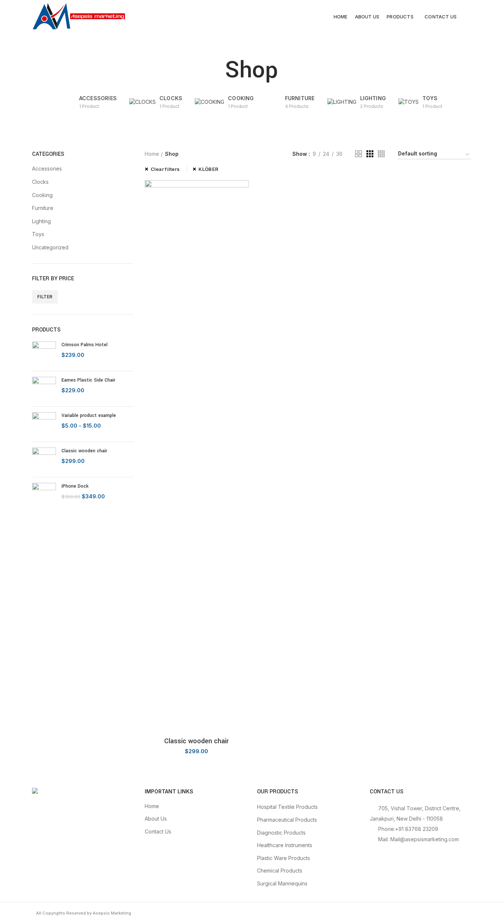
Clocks (40, 182)
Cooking (42, 195)
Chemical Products (279, 870)
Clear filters (165, 169)
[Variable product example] (44, 424)
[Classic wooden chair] (44, 459)
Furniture (42, 208)
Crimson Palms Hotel (84, 344)
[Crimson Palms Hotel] (44, 353)
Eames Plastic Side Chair (88, 380)
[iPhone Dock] (44, 495)
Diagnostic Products (281, 832)
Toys (38, 234)
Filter (45, 296)
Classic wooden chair (84, 451)
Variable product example (88, 415)
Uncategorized (50, 247)
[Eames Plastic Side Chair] (44, 389)
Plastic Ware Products (283, 858)
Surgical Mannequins (282, 883)
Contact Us (158, 831)
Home (152, 154)
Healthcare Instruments (284, 845)
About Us (156, 818)
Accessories (47, 168)
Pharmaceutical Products (287, 820)
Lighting (41, 221)
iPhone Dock (74, 486)
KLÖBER (208, 169)
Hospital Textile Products (287, 807)
